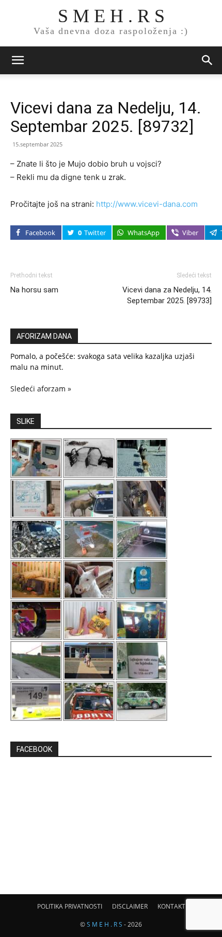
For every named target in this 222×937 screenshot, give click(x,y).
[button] (17, 60)
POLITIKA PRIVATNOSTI (69, 906)
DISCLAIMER (130, 906)
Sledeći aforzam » (40, 388)
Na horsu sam (34, 289)
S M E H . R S (104, 924)
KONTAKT (171, 906)
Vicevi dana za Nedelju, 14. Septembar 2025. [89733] (167, 295)
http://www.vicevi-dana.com (147, 204)
